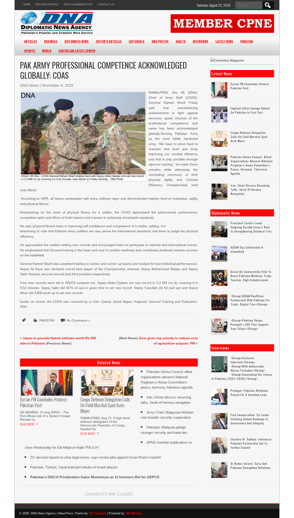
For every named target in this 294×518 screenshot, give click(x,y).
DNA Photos (160, 41)
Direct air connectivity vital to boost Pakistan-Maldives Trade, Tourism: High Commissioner (251, 276)
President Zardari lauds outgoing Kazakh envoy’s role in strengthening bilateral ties (251, 227)
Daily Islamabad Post (78, 4)
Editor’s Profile (47, 4)
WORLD (46, 50)
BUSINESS (50, 41)
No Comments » (78, 320)
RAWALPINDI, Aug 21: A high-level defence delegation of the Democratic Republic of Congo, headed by (105, 423)
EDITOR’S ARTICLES (109, 41)
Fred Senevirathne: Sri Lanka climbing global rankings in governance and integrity (250, 419)
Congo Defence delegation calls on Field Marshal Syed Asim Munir (249, 137)
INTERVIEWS (200, 41)
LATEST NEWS (224, 41)
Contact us (106, 4)
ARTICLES (30, 41)
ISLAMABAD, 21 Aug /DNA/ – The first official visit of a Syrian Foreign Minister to (45, 415)
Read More (27, 424)
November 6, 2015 (57, 85)
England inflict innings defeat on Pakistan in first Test (250, 110)
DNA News (29, 85)
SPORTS (29, 50)
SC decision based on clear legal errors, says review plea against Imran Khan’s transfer (95, 457)
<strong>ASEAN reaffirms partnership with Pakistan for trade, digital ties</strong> (250, 300)
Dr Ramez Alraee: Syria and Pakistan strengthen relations (251, 466)
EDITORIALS (136, 41)
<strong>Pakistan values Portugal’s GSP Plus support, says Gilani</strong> (250, 324)
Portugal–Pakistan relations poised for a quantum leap (249, 393)
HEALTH (181, 41)
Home (26, 4)
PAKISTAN (246, 41)
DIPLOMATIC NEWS (77, 41)
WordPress (134, 513)
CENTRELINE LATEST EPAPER (77, 50)
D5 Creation (98, 513)
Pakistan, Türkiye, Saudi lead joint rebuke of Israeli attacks (74, 467)
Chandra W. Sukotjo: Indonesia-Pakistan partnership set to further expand (251, 443)
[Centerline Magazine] (227, 60)
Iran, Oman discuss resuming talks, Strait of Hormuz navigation (250, 189)
